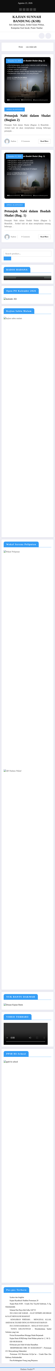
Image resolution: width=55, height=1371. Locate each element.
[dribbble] (27, 9)
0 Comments (25, 141)
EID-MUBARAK (16, 1342)
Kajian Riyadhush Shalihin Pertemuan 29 (24, 1301)
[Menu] (5, 36)
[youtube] (34, 9)
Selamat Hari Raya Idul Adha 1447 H (23, 1310)
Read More (44, 141)
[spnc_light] (48, 36)
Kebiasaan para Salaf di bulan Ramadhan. (24, 1345)
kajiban (13, 141)
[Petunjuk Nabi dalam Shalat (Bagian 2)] (27, 80)
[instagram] (31, 9)
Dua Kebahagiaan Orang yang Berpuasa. (24, 1360)
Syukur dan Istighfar (17, 1297)
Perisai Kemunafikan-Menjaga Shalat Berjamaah (26, 1335)
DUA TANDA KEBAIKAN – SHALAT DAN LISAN (29, 1326)
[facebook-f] (20, 9)
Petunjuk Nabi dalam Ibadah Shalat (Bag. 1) (27, 213)
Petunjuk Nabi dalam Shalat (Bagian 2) (27, 118)
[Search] (42, 36)
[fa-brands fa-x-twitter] (24, 9)
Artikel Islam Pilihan (14, 109)
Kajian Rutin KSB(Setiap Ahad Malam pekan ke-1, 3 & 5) (30, 1338)
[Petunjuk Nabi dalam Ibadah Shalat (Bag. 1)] (27, 175)
